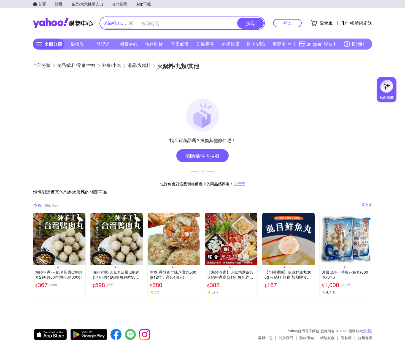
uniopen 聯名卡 (322, 44)
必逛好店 (230, 44)
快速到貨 (154, 44)
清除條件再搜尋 (202, 155)
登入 (287, 23)
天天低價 (179, 44)
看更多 (279, 44)
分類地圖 (365, 337)
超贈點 (357, 44)
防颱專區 (205, 44)
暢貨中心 (128, 44)
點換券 (77, 44)
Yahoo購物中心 (63, 23)
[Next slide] (81, 239)
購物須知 (306, 337)
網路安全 (327, 337)
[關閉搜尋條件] (130, 23)
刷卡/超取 (256, 44)
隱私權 (346, 337)
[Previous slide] (36, 239)
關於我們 (286, 337)
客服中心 (265, 337)
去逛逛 (239, 183)
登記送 (103, 44)
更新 (367, 330)
